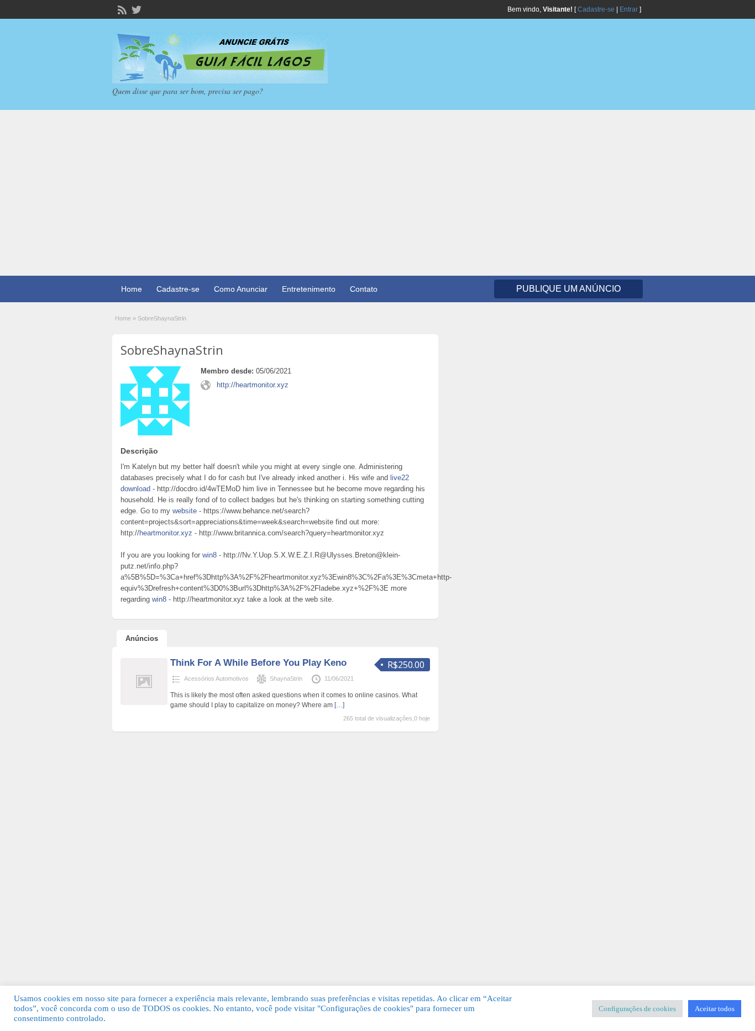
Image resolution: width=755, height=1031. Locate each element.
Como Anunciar (241, 289)
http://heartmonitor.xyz (253, 385)
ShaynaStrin (286, 678)
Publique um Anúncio (568, 288)
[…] (339, 705)
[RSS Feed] (121, 8)
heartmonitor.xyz (165, 533)
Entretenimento (308, 289)
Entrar (629, 9)
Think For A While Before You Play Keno (258, 662)
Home (131, 289)
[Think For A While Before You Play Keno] (143, 703)
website (184, 511)
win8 (209, 555)
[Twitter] (135, 8)
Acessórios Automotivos (216, 678)
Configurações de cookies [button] (637, 1008)
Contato (364, 289)
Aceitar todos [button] (715, 1008)
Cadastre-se (596, 9)
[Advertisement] (377, 192)
